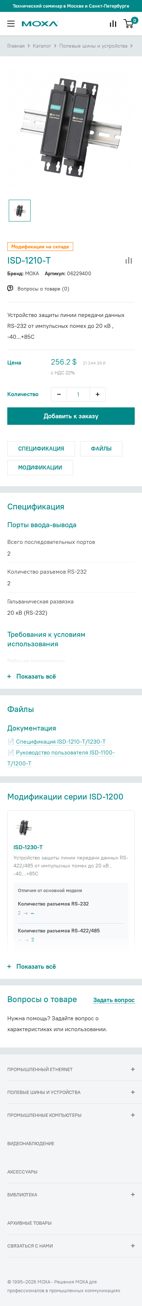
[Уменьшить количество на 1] (59, 394)
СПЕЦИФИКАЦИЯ (41, 448)
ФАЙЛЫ (101, 448)
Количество (23, 394)
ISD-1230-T (28, 847)
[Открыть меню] (11, 24)
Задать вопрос (114, 1000)
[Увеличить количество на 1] (97, 394)
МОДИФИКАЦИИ (40, 467)
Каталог (42, 45)
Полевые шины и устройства (93, 45)
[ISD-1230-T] (24, 827)
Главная (16, 45)
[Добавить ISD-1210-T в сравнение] (129, 261)
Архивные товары (29, 1223)
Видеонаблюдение (30, 1143)
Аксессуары (22, 1172)
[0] (128, 23)
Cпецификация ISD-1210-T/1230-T (61, 741)
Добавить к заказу (71, 416)
